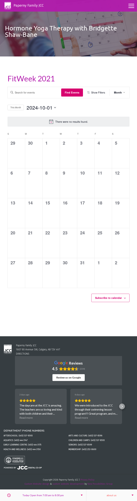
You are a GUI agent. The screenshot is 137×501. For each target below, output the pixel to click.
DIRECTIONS (22, 353)
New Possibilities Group (100, 483)
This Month (15, 107)
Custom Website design (36, 483)
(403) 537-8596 (95, 435)
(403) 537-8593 (26, 435)
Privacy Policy (87, 479)
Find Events (72, 92)
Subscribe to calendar (108, 298)
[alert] (68, 122)
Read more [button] (26, 417)
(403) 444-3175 (34, 444)
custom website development (68, 483)
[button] (15, 406)
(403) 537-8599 (85, 444)
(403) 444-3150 (34, 449)
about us (111, 495)
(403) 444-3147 (20, 440)
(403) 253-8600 (89, 449)
